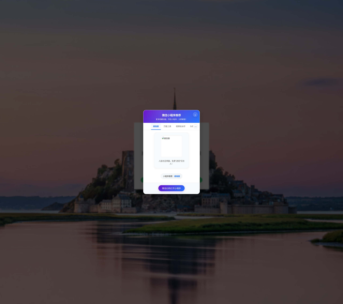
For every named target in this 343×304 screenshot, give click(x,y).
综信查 (156, 126)
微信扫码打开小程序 (171, 188)
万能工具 (167, 126)
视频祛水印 (180, 126)
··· (195, 126)
